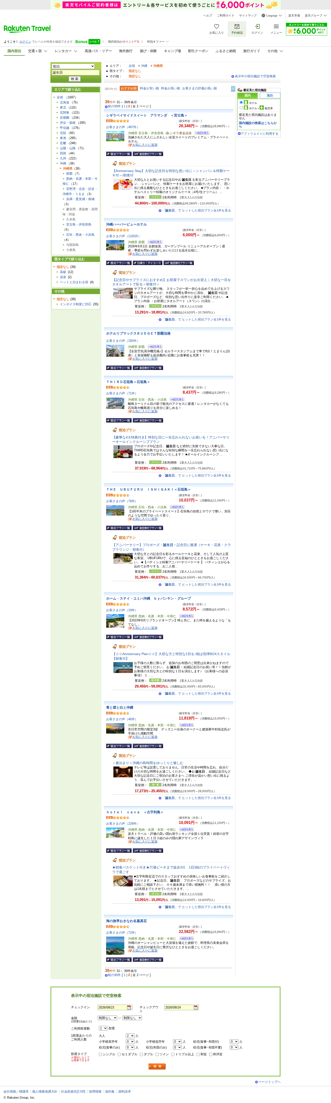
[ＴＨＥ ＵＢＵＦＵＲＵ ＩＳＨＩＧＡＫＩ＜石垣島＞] (175, 507)
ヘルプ (207, 15)
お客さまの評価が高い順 (199, 88)
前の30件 (114, 106)
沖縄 (144, 66)
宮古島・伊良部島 (78, 224)
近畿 (63, 143)
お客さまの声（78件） (122, 501)
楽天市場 (294, 15)
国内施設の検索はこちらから (258, 124)
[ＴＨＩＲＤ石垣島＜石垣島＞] (175, 400)
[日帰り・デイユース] (147, 263)
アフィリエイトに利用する (259, 133)
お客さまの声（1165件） (123, 236)
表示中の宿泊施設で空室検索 (255, 76)
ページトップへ (270, 1082)
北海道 (64, 102)
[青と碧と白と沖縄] (185, 726)
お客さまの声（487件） (123, 127)
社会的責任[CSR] (73, 1091)
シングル (109, 1054)
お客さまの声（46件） (122, 719)
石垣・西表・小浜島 (80, 234)
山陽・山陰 (68, 148)
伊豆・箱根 (68, 123)
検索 (157, 1067)
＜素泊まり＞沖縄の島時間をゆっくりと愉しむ (147, 763)
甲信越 (64, 128)
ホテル (253, 103)
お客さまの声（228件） (123, 823)
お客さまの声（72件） (122, 932)
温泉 (63, 277)
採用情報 (95, 1091)
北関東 (64, 112)
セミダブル (129, 1054)
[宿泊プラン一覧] (119, 154)
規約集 (110, 1091)
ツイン (164, 1054)
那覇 (69, 173)
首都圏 (64, 117)
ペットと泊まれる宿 (74, 282)
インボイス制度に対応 (75, 304)
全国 (132, 66)
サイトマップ (248, 15)
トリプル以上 (184, 1054)
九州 (63, 158)
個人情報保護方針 (44, 1091)
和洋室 (217, 1054)
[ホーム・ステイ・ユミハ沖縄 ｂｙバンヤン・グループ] (185, 616)
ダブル (148, 1054)
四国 (63, 153)
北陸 (63, 133)
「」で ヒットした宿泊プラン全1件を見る (196, 210)
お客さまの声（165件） (123, 341)
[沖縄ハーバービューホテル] (153, 242)
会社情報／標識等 (16, 1091)
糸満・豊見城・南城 (80, 199)
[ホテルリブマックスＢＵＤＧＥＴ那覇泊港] (153, 347)
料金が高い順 (170, 88)
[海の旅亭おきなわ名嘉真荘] (185, 939)
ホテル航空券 (261, 108)
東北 (63, 107)
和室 (203, 1054)
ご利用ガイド (225, 15)
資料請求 (124, 1091)
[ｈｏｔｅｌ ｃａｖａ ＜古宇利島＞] (185, 830)
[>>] (233, 89)
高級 (63, 272)
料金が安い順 (149, 88)
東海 (63, 138)
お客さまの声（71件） (122, 393)
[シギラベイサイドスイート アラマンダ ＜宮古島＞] (200, 133)
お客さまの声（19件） (122, 610)
